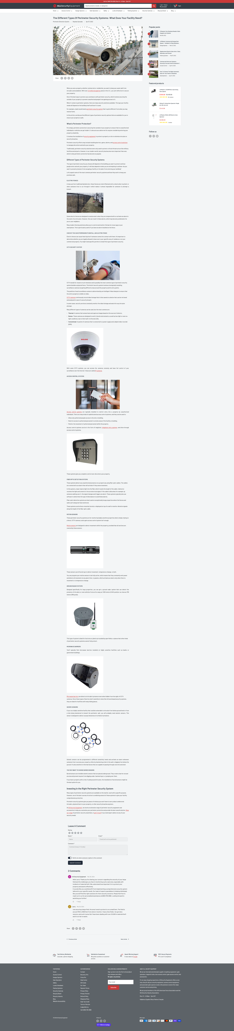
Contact (82, 972)
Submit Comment (75, 863)
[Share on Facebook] (62, 78)
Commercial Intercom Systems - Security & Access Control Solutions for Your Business (170, 62)
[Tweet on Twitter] (68, 78)
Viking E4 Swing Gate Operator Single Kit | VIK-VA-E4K (169, 104)
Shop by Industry (58, 996)
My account (163, 7)
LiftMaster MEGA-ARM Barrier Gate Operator (169, 116)
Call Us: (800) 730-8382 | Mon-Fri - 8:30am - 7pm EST (117, 1)
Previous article (73, 939)
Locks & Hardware (117, 11)
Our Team (83, 985)
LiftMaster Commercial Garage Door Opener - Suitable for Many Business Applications (169, 42)
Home (54, 11)
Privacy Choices (84, 993)
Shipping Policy (84, 999)
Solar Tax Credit (84, 1002)
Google (135, 956)
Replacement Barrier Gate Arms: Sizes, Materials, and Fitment (170, 52)
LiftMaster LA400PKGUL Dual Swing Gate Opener (169, 90)
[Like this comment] (73, 902)
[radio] (69, 832)
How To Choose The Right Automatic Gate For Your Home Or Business (169, 72)
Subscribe (113, 987)
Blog (172, 11)
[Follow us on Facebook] (150, 136)
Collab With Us (84, 1007)
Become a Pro (84, 974)
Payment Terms (84, 988)
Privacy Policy (84, 991)
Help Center (83, 980)
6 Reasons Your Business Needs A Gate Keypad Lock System (170, 32)
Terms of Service (85, 1004)
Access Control (66, 11)
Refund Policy (84, 996)
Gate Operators (94, 11)
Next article (124, 939)
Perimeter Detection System (61, 21)
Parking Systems (132, 11)
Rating (70, 830)
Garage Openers (80, 11)
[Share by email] (72, 78)
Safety (105, 11)
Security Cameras (147, 11)
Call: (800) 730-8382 (85, 1010)
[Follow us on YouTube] (157, 136)
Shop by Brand (162, 11)
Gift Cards (83, 983)
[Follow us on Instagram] (153, 136)
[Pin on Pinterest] (65, 78)
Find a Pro (83, 977)
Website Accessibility (59, 1001)
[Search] (154, 6)
